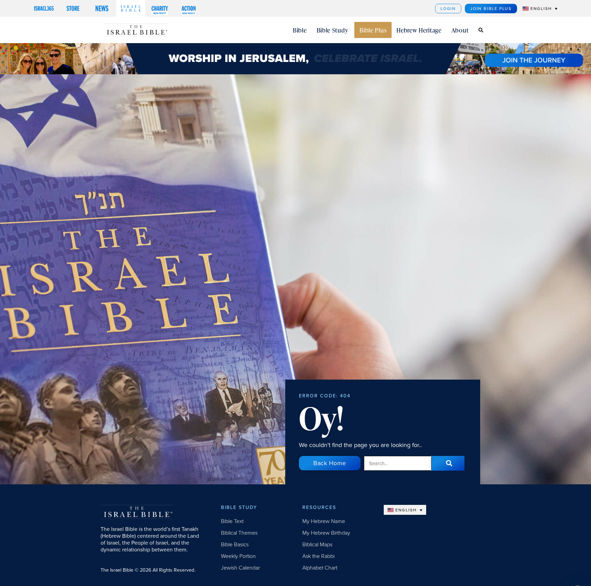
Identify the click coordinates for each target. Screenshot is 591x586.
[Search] (448, 463)
